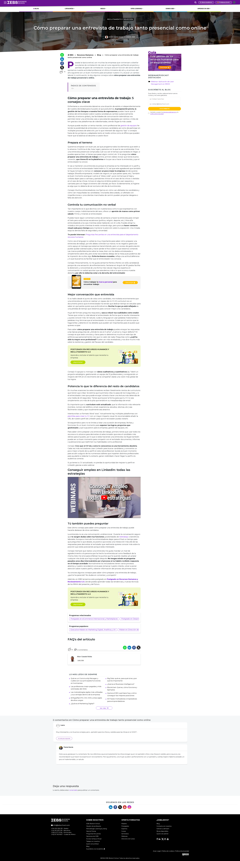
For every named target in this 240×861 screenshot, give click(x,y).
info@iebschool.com (61, 825)
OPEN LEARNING (136, 8)
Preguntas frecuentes (93, 834)
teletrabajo (123, 537)
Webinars (124, 836)
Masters (124, 823)
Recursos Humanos (85, 55)
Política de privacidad (182, 851)
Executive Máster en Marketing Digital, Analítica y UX (93, 630)
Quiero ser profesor (92, 844)
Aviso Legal (156, 851)
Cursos (123, 831)
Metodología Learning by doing (96, 829)
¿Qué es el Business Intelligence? (120, 684)
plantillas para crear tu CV (79, 416)
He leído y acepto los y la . (164, 113)
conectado (73, 790)
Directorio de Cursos (128, 839)
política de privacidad (157, 114)
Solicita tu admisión (163, 829)
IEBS (71, 55)
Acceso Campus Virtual (93, 839)
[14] (61, 72)
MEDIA (102, 8)
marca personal (105, 282)
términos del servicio (169, 112)
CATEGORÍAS (69, 8)
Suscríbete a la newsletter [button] (95, 849)
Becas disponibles (162, 831)
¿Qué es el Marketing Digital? (82, 704)
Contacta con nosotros (164, 826)
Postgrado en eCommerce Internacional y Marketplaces (94, 619)
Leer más (81, 660)
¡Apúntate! (78, 362)
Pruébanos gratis (224, 2)
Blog (99, 55)
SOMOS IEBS (170, 8)
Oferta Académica (206, 2)
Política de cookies (168, 851)
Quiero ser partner (162, 834)
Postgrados (125, 826)
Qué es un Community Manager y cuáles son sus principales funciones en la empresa (86, 680)
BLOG (37, 8)
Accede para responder (64, 738)
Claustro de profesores (93, 826)
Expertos (124, 829)
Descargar (130, 282)
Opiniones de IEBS (92, 836)
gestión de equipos (129, 126)
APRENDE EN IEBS (203, 8)
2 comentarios (82, 650)
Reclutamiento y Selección (120, 19)
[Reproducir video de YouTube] (104, 497)
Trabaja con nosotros (93, 841)
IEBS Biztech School (93, 823)
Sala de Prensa (91, 831)
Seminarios (125, 834)
